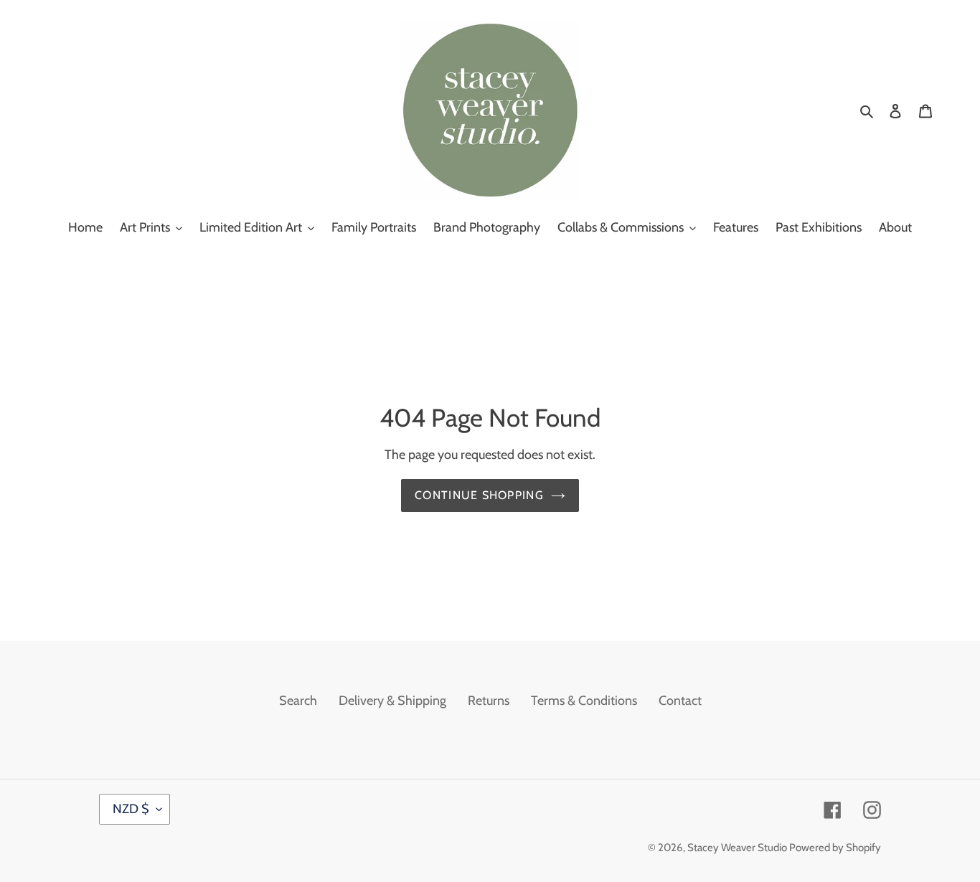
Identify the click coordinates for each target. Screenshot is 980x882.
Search (298, 700)
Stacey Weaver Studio (738, 847)
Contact (680, 700)
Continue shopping (479, 495)
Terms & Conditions (584, 700)
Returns (488, 700)
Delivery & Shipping (392, 700)
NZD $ (131, 809)
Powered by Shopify (835, 847)
